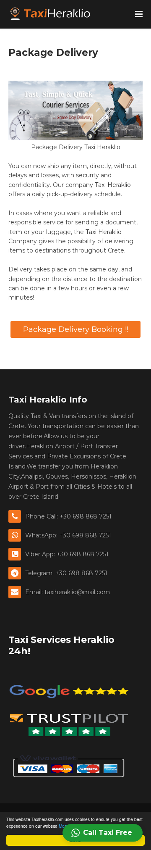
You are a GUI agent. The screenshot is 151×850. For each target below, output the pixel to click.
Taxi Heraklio (113, 185)
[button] (102, 833)
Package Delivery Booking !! (75, 329)
